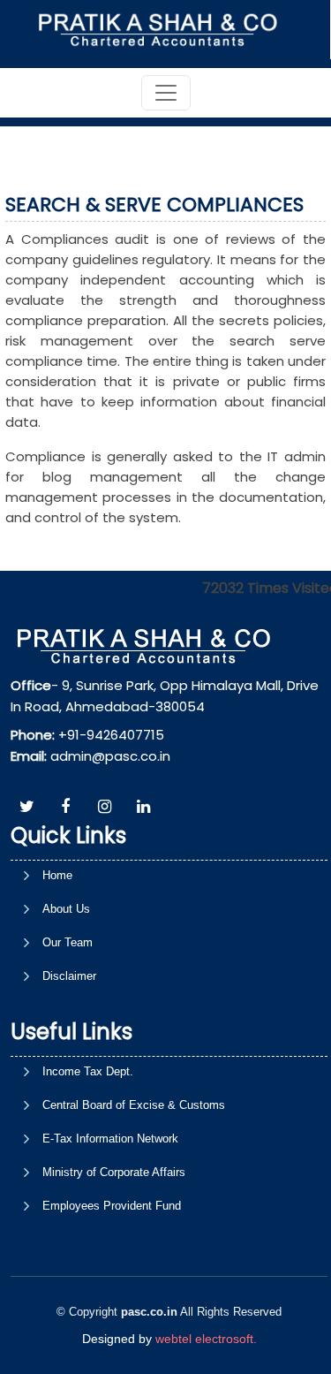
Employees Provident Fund (111, 1205)
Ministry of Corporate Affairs (113, 1172)
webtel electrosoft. (206, 1339)
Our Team (67, 942)
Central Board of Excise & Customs (133, 1105)
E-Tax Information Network (110, 1138)
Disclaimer (69, 976)
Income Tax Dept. (87, 1071)
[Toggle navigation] (166, 92)
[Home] (163, 28)
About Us (66, 909)
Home (57, 875)
